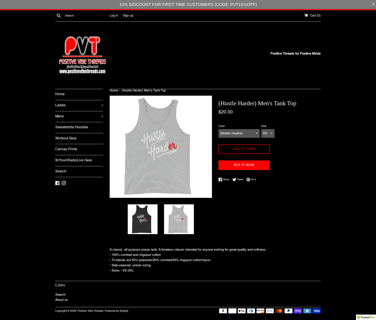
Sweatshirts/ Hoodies (71, 127)
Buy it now (244, 165)
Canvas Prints (66, 149)
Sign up (128, 15)
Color (221, 126)
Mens (79, 116)
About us (61, 300)
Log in (114, 15)
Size (263, 126)
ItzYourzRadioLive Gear (73, 160)
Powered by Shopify (116, 311)
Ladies (79, 105)
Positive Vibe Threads (90, 311)
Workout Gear (66, 138)
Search (60, 171)
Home (60, 94)
